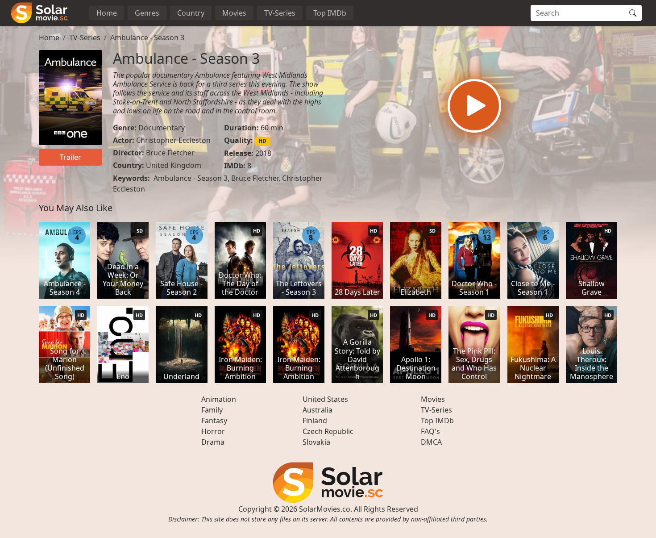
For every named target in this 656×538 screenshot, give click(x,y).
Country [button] (190, 13)
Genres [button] (147, 13)
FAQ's (430, 431)
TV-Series (279, 13)
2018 (263, 153)
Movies (234, 13)
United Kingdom (173, 165)
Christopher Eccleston (173, 140)
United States (325, 399)
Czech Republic (328, 431)
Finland (315, 420)
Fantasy (214, 420)
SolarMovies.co (324, 509)
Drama (212, 442)
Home (106, 13)
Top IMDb (329, 13)
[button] (474, 106)
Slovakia (316, 442)
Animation (218, 399)
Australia (317, 410)
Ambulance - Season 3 (147, 37)
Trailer (70, 157)
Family (212, 410)
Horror (213, 431)
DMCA (431, 442)
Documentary (161, 128)
